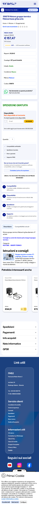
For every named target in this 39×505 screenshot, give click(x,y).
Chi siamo (11, 433)
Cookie (10, 450)
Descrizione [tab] (8, 227)
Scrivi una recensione (10, 27)
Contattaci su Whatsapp (15, 436)
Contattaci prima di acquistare (19, 170)
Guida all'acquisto (13, 422)
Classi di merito (12, 441)
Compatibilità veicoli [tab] (22, 227)
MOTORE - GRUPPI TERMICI (12, 245)
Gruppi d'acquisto (13, 444)
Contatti (10, 410)
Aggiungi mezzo (33, 10)
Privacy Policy (12, 447)
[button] (36, 3)
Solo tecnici (15, 502)
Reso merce (11, 419)
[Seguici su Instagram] (19, 465)
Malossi (11, 78)
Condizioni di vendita (14, 405)
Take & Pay (11, 439)
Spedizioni (11, 413)
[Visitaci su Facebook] (29, 465)
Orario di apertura (13, 408)
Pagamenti (11, 416)
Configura (23, 502)
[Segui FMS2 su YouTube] (10, 465)
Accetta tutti (6, 502)
